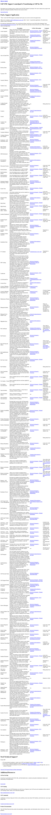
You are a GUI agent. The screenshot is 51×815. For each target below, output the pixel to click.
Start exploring (7, 792)
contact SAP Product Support (33, 764)
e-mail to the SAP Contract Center (29, 763)
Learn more (3, 783)
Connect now (7, 803)
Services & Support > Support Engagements (36, 128)
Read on (6, 813)
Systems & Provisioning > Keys (35, 638)
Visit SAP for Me (4, 12)
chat (42, 762)
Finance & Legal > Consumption (36, 279)
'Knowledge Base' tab (46, 347)
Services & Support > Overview (36, 48)
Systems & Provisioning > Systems (35, 328)
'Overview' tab (46, 330)
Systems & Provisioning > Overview (36, 147)
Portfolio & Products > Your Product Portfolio (36, 136)
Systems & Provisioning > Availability (36, 62)
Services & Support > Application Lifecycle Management (35, 122)
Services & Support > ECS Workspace (36, 67)
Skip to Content (4, 1)
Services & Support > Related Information (36, 580)
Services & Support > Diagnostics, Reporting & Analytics (36, 90)
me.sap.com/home (8, 24)
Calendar (36, 251)
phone (35, 762)
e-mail (38, 762)
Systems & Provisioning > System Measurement (36, 705)
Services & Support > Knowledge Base (34, 508)
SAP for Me (16, 20)
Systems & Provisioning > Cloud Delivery (36, 501)
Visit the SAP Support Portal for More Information (11, 769)
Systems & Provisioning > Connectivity (35, 36)
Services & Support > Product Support (36, 31)
